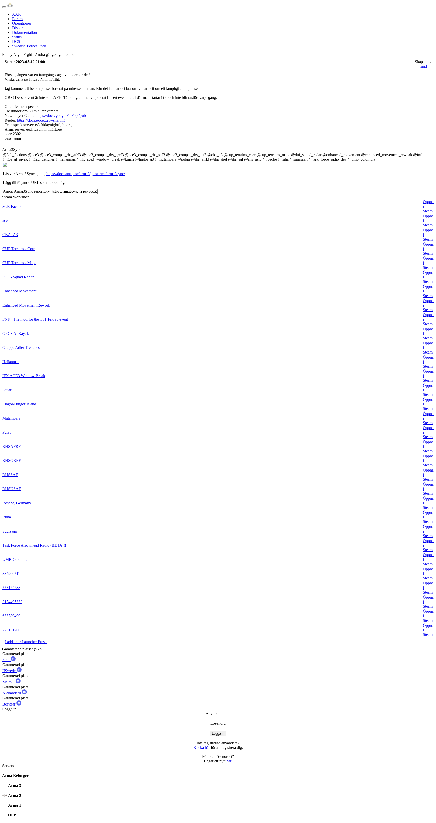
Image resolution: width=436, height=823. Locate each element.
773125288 (11, 587)
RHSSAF (10, 475)
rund (423, 66)
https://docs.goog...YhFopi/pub (61, 115)
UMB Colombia (15, 559)
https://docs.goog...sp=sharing (41, 120)
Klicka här (201, 747)
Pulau (6, 432)
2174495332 (12, 602)
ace (5, 220)
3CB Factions (13, 206)
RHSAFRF (11, 446)
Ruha (6, 517)
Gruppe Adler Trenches (21, 347)
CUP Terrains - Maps (19, 263)
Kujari (7, 390)
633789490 (11, 616)
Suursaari (9, 531)
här (228, 761)
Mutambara (11, 418)
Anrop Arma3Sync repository (26, 191)
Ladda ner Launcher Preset (26, 642)
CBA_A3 (10, 234)
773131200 (11, 630)
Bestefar (9, 704)
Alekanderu (12, 693)
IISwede (9, 671)
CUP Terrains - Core (18, 249)
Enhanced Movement (19, 291)
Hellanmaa (10, 362)
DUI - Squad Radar (18, 277)
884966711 (11, 573)
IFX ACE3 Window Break (23, 376)
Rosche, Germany (16, 503)
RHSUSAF (11, 489)
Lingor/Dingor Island (19, 404)
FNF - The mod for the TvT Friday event (35, 319)
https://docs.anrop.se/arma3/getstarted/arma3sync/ (85, 174)
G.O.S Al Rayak (15, 333)
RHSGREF (11, 460)
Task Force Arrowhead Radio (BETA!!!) (34, 545)
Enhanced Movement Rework (26, 305)
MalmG (9, 682)
